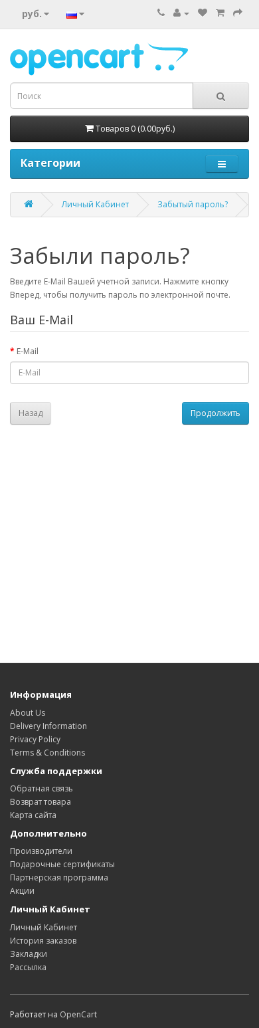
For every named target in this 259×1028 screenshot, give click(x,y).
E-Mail (28, 351)
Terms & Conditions (47, 752)
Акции (22, 890)
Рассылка (28, 967)
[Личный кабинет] (181, 13)
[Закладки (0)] (202, 13)
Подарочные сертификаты (62, 864)
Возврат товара (40, 801)
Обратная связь (41, 788)
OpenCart (78, 1014)
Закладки (28, 954)
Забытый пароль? (192, 204)
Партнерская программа (59, 877)
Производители (41, 851)
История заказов (43, 940)
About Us (27, 712)
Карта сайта (33, 815)
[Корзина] (220, 13)
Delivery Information (48, 726)
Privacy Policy (35, 739)
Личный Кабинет (95, 204)
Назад (31, 413)
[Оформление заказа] (237, 13)
